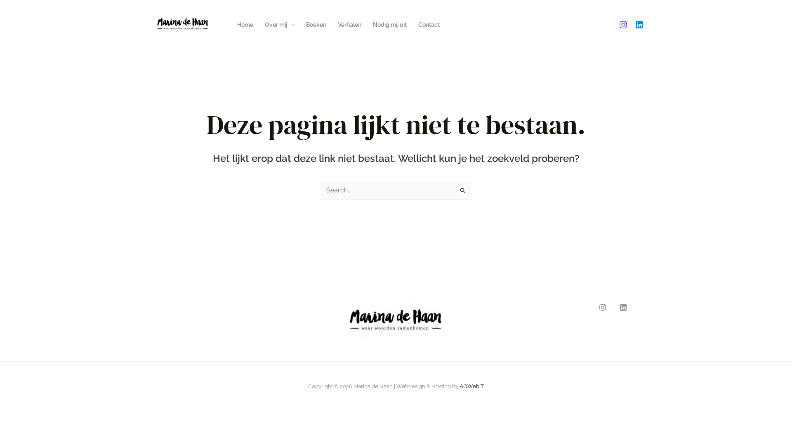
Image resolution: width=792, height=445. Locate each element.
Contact (429, 24)
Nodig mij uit (390, 24)
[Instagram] (623, 25)
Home (245, 24)
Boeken (316, 24)
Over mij (276, 24)
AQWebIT (472, 386)
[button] (291, 24)
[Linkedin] (639, 25)
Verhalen (349, 24)
